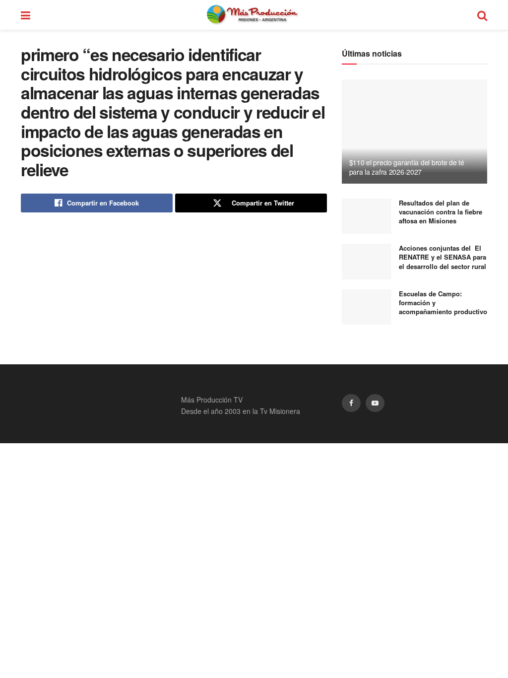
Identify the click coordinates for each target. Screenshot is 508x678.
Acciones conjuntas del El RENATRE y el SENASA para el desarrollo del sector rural (442, 257)
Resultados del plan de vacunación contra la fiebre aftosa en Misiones (440, 211)
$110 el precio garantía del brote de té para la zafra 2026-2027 (406, 166)
